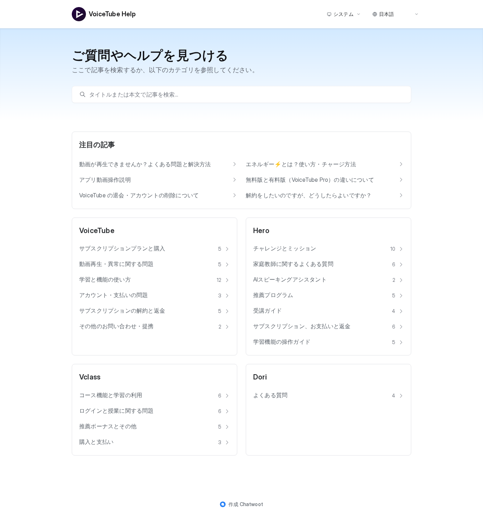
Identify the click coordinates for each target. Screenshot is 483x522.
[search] (245, 94)
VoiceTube (97, 230)
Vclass (89, 377)
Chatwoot (251, 504)
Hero (261, 230)
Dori (260, 377)
